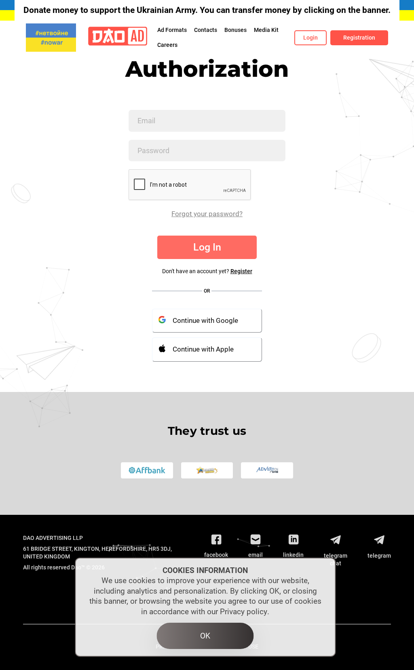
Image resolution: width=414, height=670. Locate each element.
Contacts (205, 30)
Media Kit (266, 30)
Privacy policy (243, 611)
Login (310, 37)
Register (241, 271)
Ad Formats (172, 30)
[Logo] (117, 38)
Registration (359, 37)
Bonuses (235, 30)
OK (205, 636)
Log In (207, 247)
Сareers (167, 45)
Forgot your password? (207, 214)
